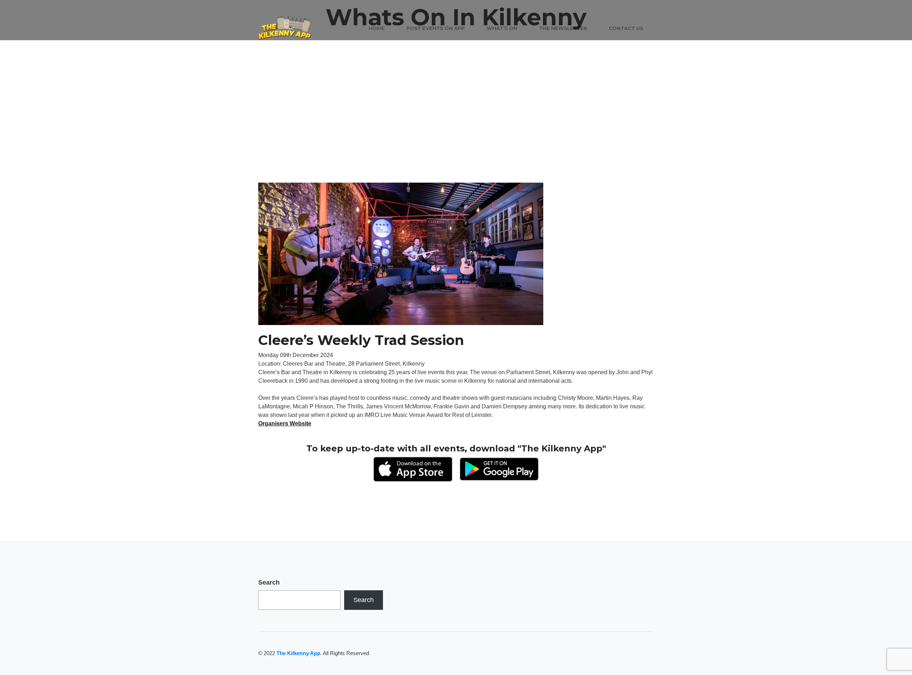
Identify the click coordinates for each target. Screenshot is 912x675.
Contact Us (626, 28)
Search (269, 582)
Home (377, 28)
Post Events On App (435, 28)
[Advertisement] (456, 129)
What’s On (502, 28)
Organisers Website (284, 423)
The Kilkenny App (298, 653)
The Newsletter (563, 28)
